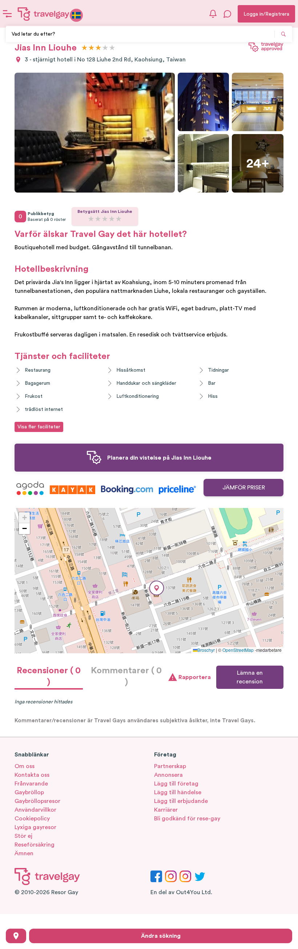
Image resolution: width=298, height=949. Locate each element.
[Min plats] (16, 936)
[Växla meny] (7, 13)
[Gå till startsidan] (43, 13)
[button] (156, 588)
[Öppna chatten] (227, 13)
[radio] (84, 48)
